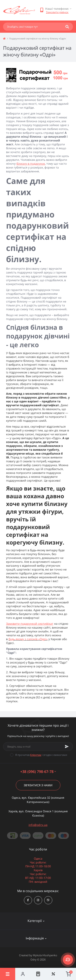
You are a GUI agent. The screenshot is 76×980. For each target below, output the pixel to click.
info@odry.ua (38, 825)
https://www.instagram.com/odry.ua (38, 900)
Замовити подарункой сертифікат (29, 624)
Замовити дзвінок (57, 12)
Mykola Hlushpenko (45, 955)
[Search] (67, 27)
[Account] (22, 974)
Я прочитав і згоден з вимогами (41, 754)
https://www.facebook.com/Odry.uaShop (28, 900)
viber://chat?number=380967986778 (48, 900)
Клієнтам (35, 755)
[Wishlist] (53, 974)
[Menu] (7, 974)
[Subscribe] (67, 746)
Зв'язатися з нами (38, 785)
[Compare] (38, 974)
